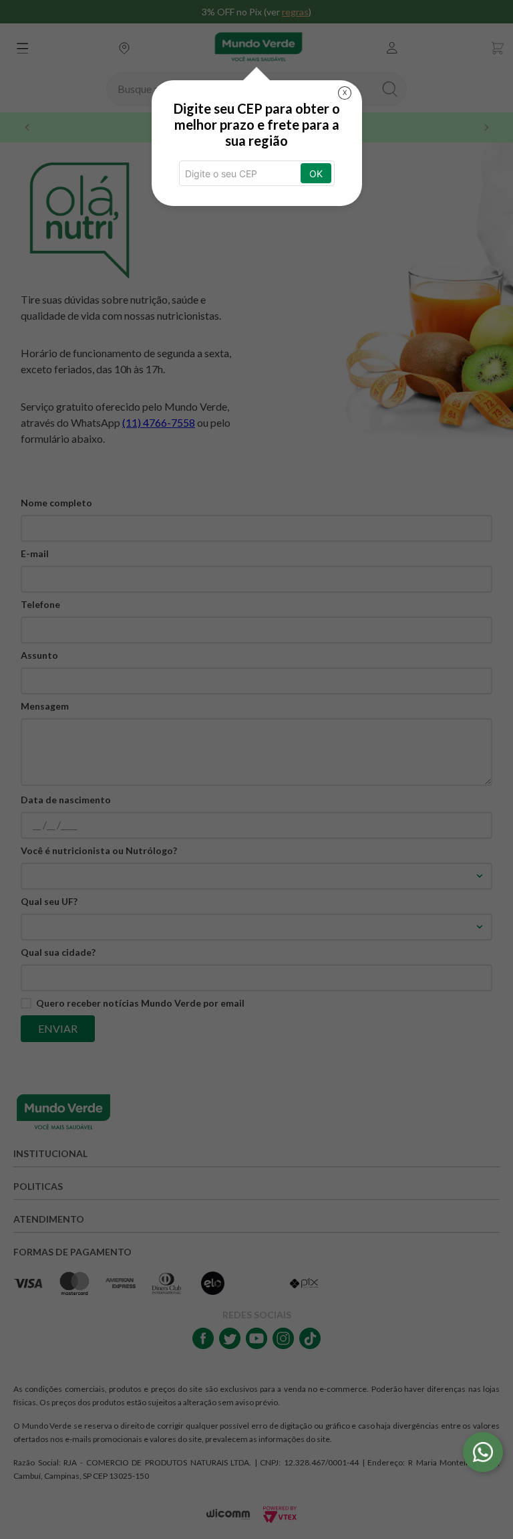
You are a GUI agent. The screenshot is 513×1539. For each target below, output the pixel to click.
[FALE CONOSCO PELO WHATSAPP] (483, 1452)
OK (316, 173)
